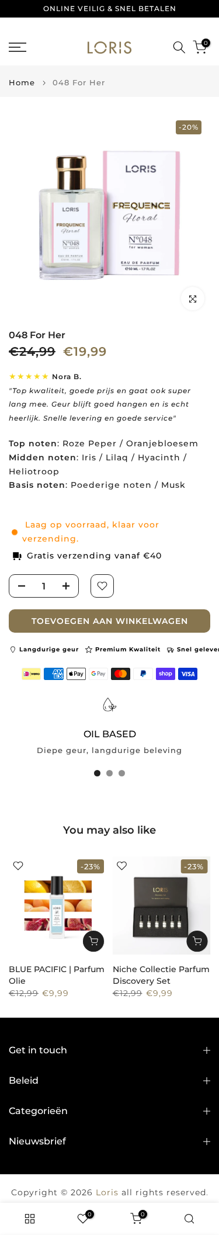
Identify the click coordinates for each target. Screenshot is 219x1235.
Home (22, 82)
